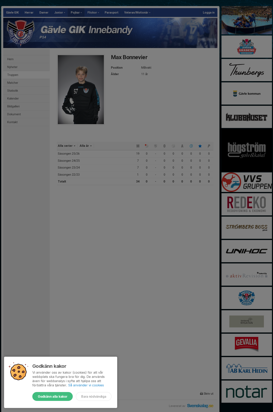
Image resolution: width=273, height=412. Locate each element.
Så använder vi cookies (86, 385)
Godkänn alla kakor (52, 396)
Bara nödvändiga (93, 396)
